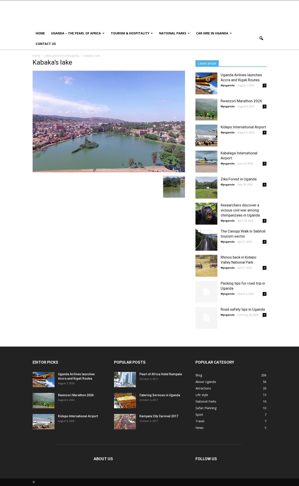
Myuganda (228, 85)
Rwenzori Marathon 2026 (241, 101)
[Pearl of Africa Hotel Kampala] (125, 379)
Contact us (46, 44)
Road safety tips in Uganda (243, 309)
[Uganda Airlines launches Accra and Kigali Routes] (206, 83)
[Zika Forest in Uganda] (206, 188)
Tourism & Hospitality (130, 33)
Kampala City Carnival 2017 (158, 416)
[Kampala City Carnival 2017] (125, 421)
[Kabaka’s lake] (109, 171)
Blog (198, 375)
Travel (199, 421)
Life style (201, 395)
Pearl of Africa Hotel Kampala (160, 374)
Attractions (203, 388)
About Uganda (205, 382)
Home (40, 33)
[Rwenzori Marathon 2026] (206, 109)
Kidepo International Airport (243, 127)
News (199, 428)
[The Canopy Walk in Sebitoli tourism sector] (206, 240)
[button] (261, 38)
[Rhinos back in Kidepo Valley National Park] (206, 266)
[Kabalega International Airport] (206, 162)
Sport (199, 414)
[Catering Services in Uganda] (125, 400)
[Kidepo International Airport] (206, 135)
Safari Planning (205, 408)
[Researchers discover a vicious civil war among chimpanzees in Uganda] (206, 214)
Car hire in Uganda (212, 33)
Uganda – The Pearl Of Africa (76, 33)
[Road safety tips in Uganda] (206, 318)
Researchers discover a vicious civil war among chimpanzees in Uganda (240, 210)
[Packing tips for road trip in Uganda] (206, 292)
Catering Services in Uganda (159, 395)
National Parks (172, 33)
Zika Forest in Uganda (239, 179)
